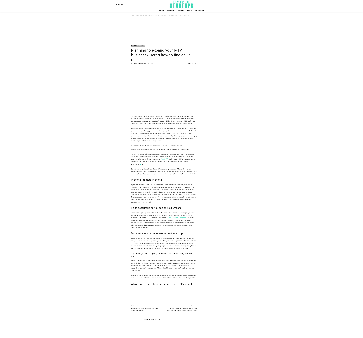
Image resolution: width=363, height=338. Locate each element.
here (140, 164)
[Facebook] (133, 68)
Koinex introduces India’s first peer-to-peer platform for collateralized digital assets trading (182, 309)
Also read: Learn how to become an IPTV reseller (162, 284)
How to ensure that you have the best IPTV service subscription (144, 309)
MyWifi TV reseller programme (177, 218)
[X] (137, 68)
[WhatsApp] (146, 68)
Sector (138, 15)
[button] (120, 4)
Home (132, 15)
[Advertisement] (181, 30)
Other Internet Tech (146, 15)
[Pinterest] (141, 68)
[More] (150, 68)
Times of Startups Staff (139, 63)
